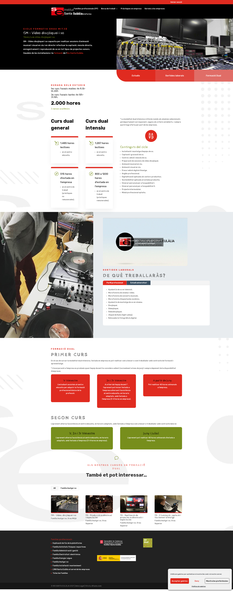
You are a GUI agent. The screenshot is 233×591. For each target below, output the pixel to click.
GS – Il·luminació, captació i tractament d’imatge (168, 516)
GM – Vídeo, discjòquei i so (63, 515)
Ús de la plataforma (82, 14)
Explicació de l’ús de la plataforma (67, 543)
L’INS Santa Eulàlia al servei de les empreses (71, 569)
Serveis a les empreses (155, 9)
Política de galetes (199, 586)
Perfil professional (115, 283)
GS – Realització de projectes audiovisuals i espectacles (131, 517)
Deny (197, 581)
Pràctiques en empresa (131, 9)
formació (58, 53)
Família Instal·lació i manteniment (67, 566)
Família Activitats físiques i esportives (69, 547)
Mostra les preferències (217, 581)
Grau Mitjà (72, 518)
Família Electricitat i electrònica (66, 554)
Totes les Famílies (60, 573)
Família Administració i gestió (65, 551)
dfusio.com (96, 586)
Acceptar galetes (180, 581)
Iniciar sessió (176, 2)
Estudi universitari (138, 283)
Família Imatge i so (68, 488)
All (55, 488)
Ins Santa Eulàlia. (75, 53)
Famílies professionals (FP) (86, 9)
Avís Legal (79, 586)
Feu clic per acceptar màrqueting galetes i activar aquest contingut (145, 242)
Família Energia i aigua (62, 558)
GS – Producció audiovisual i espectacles (99, 516)
